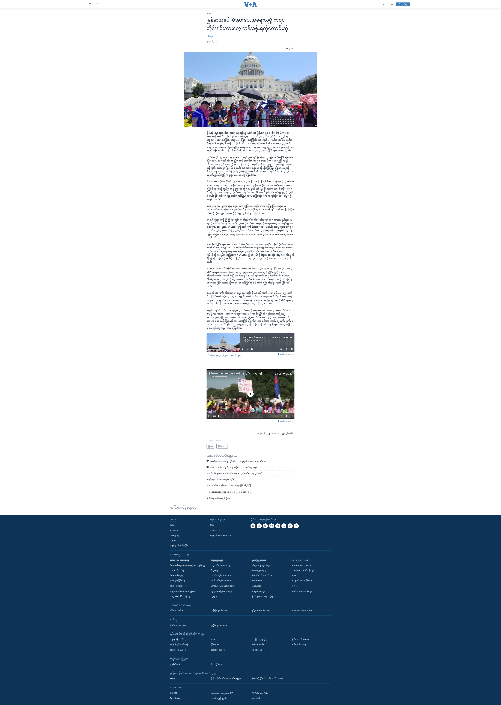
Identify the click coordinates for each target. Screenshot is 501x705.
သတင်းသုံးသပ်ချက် (178, 570)
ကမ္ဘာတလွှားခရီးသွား (260, 570)
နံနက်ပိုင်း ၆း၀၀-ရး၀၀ (178, 625)
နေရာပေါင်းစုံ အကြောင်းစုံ (302, 581)
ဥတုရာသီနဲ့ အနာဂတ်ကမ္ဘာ (221, 565)
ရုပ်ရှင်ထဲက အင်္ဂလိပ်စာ (261, 611)
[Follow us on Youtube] (265, 525)
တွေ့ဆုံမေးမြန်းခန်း (218, 650)
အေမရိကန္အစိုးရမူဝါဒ (219, 698)
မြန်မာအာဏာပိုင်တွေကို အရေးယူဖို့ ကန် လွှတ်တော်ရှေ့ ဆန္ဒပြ (236, 373)
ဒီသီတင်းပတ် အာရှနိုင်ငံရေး (262, 575)
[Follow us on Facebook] (252, 525)
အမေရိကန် (174, 535)
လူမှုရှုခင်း (215, 596)
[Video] (392, 4)
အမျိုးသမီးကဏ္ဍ (258, 591)
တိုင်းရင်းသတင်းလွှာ (300, 560)
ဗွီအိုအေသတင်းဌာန (252, 341)
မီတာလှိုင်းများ (216, 664)
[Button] (290, 49)
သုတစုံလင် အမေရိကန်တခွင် (303, 570)
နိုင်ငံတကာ (174, 530)
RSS (212, 525)
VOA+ (172, 678)
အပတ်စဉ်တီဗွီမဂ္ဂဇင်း (178, 650)
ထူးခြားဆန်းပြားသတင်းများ (221, 591)
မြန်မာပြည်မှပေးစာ (259, 560)
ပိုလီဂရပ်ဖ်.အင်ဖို (258, 644)
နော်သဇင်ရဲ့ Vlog (299, 644)
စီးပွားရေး (214, 570)
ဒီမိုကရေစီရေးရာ (176, 575)
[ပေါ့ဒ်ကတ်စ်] (290, 525)
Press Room (175, 698)
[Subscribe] (296, 525)
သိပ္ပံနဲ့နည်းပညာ (217, 560)
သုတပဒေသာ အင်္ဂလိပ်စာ (302, 611)
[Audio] (384, 4)
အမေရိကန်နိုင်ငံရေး (178, 581)
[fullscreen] (291, 416)
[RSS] (283, 525)
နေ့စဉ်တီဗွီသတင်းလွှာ (178, 639)
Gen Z (294, 575)
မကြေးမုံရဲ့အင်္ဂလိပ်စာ (219, 611)
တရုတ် (173, 540)
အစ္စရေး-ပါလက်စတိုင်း (179, 545)
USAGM (173, 693)
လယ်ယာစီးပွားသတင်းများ (221, 581)
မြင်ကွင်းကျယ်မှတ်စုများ (261, 565)
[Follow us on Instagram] (271, 525)
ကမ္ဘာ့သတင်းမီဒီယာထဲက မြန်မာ (182, 591)
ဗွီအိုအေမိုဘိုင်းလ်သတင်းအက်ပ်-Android (267, 678)
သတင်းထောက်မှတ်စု (178, 586)
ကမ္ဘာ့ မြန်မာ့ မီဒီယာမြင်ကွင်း (181, 596)
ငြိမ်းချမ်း (210, 36)
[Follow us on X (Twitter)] (259, 525)
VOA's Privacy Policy (260, 693)
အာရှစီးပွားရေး (257, 581)
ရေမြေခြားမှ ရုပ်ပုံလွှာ (260, 639)
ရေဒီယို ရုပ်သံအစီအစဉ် (179, 644)
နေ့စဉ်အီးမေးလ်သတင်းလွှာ (220, 535)
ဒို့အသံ (294, 586)
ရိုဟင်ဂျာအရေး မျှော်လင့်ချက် (263, 596)
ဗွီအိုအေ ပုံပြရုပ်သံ (259, 650)
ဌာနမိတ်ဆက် (175, 664)
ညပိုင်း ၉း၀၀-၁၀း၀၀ (219, 625)
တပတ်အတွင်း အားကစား (221, 575)
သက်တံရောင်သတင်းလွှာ (302, 591)
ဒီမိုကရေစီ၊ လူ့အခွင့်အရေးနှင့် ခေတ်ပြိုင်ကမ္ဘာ (187, 565)
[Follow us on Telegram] (277, 525)
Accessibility (256, 698)
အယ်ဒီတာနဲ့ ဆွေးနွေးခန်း (180, 560)
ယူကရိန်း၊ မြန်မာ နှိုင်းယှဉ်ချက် (223, 586)
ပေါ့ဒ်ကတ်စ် (215, 530)
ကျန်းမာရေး (256, 586)
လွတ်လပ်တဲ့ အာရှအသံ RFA (222, 693)
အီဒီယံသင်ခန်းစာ (176, 611)
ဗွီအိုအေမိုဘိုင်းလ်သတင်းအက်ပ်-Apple (226, 678)
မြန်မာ (209, 13)
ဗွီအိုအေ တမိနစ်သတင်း (301, 639)
